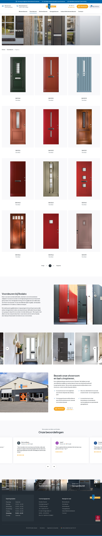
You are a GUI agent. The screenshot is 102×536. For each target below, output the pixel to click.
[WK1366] (18, 231)
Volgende (58, 265)
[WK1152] (18, 127)
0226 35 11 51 (44, 508)
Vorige (42, 265)
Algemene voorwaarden (52, 528)
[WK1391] (84, 231)
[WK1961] (84, 179)
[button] (59, 409)
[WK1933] (51, 127)
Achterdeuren (65, 506)
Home (3, 49)
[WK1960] (18, 179)
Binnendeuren (65, 502)
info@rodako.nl (47, 511)
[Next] (94, 348)
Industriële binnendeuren (68, 511)
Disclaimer (42, 528)
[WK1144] (18, 74)
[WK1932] (51, 74)
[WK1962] (51, 231)
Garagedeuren (66, 508)
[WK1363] (51, 179)
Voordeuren (10, 49)
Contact (64, 513)
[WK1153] (84, 127)
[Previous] (7, 348)
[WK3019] (84, 74)
